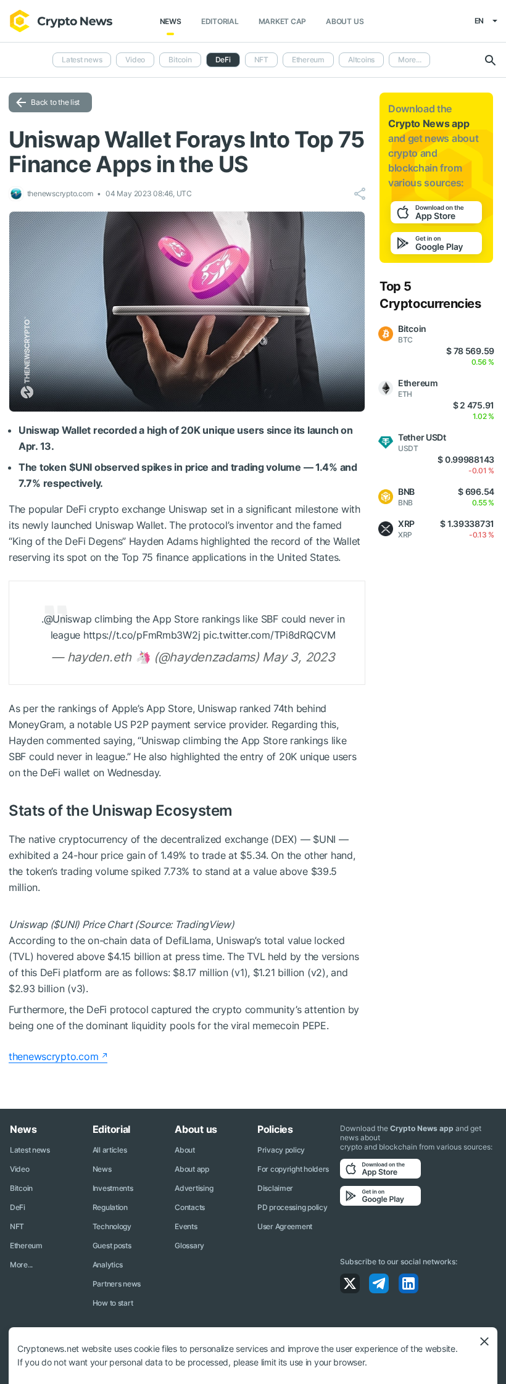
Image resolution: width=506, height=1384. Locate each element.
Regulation (110, 1207)
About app (192, 1169)
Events (186, 1226)
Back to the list (55, 102)
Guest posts (112, 1245)
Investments (113, 1188)
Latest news (82, 59)
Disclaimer (275, 1188)
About (185, 1149)
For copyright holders (293, 1169)
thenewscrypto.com (53, 1056)
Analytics (108, 1264)
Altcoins (361, 59)
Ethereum (308, 59)
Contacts (190, 1207)
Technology (112, 1226)
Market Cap (283, 21)
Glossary (189, 1245)
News (170, 21)
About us (344, 21)
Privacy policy (281, 1149)
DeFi (17, 1207)
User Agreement (284, 1226)
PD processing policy (292, 1207)
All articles (110, 1149)
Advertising (194, 1188)
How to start (113, 1302)
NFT (261, 59)
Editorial (220, 21)
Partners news (117, 1283)
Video (135, 59)
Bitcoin (179, 59)
